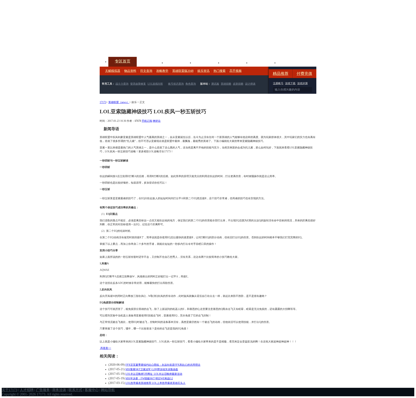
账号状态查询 (176, 83)
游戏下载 (290, 83)
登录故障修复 (138, 83)
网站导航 (108, 390)
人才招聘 (27, 390)
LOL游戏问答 (155, 83)
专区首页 (122, 61)
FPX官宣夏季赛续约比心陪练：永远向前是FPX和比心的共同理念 (162, 364)
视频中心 (151, 62)
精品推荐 (280, 73)
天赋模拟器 (112, 70)
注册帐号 (278, 83)
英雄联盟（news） (118, 102)
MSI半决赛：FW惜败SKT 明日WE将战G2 (149, 378)
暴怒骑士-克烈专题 (196, 51)
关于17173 (9, 390)
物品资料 (130, 70)
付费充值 (304, 73)
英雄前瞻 (226, 83)
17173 (103, 102)
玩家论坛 (291, 62)
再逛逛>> (105, 348)
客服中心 (92, 390)
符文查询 (146, 70)
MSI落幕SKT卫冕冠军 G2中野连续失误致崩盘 (151, 369)
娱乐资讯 (203, 70)
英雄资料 (179, 62)
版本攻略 (235, 62)
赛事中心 (207, 62)
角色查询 (190, 83)
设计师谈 (250, 83)
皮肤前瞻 (238, 83)
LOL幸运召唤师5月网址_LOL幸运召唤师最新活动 (153, 373)
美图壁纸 (263, 62)
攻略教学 (162, 70)
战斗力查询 (121, 83)
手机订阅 (147, 120)
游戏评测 (302, 83)
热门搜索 (219, 70)
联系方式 (75, 390)
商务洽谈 (59, 390)
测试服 (215, 83)
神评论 (157, 120)
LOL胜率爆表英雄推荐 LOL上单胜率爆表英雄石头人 (155, 383)
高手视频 (235, 70)
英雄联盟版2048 (182, 70)
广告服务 (43, 390)
